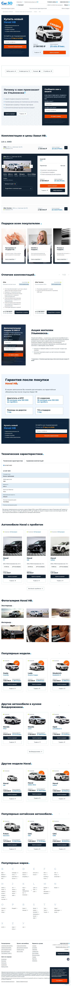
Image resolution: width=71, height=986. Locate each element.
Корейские (4, 964)
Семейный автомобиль (7, 945)
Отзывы (66, 949)
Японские (3, 961)
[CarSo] (7, 3)
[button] (3, 166)
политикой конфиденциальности (17, 51)
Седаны (34, 945)
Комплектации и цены (7, 8)
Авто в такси (20, 951)
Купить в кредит (54, 52)
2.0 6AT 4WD (8, 465)
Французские (4, 966)
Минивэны (34, 960)
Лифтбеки (34, 949)
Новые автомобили (21, 945)
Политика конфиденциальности (7, 981)
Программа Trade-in (6, 953)
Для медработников (6, 949)
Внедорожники (36, 955)
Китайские (3, 959)
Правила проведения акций (22, 981)
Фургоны (34, 959)
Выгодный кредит (5, 951)
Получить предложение (15, 46)
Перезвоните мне (63, 953)
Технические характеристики (38, 8)
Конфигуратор (20, 949)
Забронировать (57, 190)
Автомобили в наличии (22, 947)
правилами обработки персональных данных (13, 52)
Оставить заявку (56, 116)
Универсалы (35, 951)
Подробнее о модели (22, 312)
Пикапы (34, 957)
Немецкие (3, 963)
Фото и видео (66, 8)
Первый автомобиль (6, 947)
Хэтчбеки (34, 947)
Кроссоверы (35, 953)
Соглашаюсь (59, 980)
